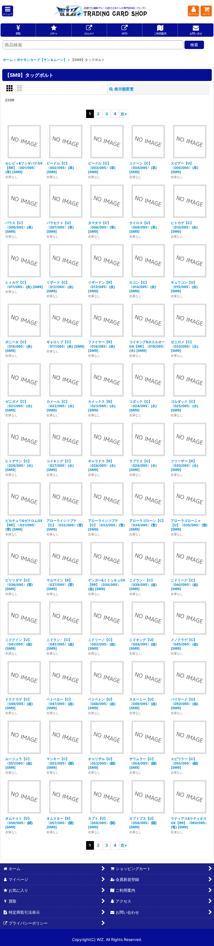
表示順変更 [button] (124, 89)
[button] (7, 11)
